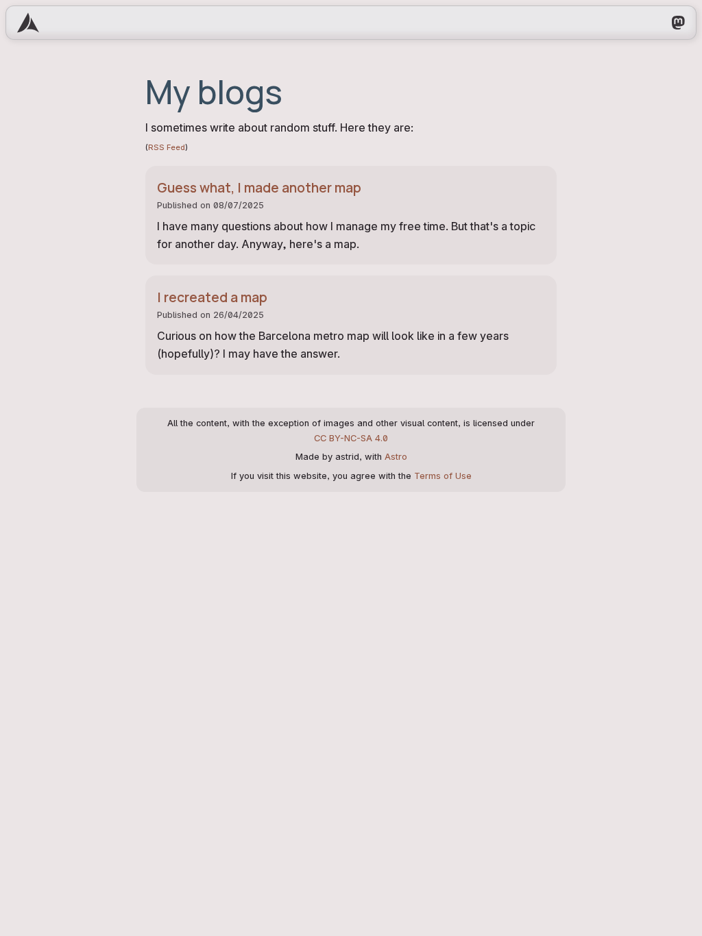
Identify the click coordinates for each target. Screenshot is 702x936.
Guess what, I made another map (259, 188)
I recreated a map (212, 297)
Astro (396, 457)
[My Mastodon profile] (678, 22)
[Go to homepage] (28, 23)
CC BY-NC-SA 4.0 (351, 438)
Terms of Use (443, 476)
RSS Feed (166, 147)
